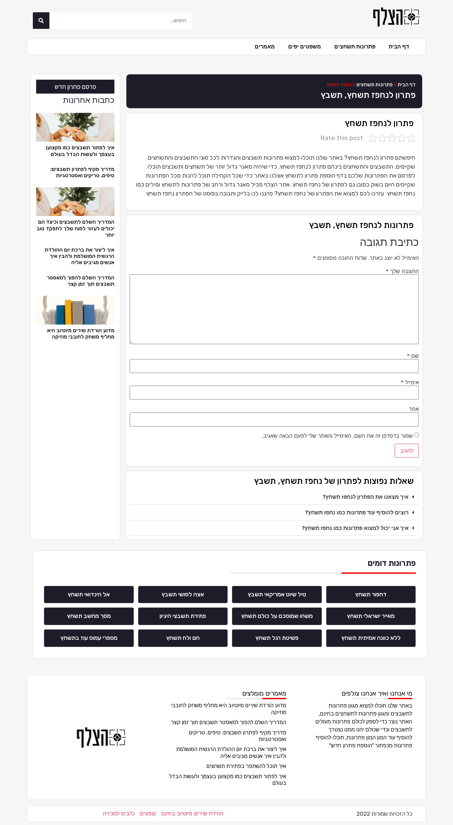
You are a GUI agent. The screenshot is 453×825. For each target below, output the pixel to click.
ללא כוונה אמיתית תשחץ (371, 637)
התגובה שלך (402, 271)
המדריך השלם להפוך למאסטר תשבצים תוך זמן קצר (80, 280)
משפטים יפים (304, 46)
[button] (274, 497)
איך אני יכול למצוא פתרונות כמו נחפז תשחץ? (355, 528)
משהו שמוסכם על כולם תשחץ (277, 616)
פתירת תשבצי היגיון (183, 616)
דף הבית (399, 46)
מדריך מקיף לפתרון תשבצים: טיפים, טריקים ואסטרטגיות (82, 172)
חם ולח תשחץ (183, 637)
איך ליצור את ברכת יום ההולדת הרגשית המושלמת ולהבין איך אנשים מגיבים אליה (79, 256)
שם (413, 355)
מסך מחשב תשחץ (89, 616)
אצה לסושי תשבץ (183, 594)
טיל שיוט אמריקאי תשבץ (277, 594)
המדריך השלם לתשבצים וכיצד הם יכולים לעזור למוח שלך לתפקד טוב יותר (75, 228)
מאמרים (265, 46)
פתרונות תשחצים (354, 46)
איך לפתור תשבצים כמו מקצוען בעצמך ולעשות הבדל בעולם (80, 150)
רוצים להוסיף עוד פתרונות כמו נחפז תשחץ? (357, 512)
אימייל (410, 382)
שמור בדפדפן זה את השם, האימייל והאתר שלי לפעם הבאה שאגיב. (337, 435)
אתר (414, 409)
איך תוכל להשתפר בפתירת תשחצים (246, 766)
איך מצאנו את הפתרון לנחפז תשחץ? (366, 496)
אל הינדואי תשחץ (89, 594)
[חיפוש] (41, 20)
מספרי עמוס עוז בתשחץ (88, 637)
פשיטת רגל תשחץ (276, 637)
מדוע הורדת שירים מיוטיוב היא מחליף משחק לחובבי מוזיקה (80, 333)
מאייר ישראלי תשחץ (371, 616)
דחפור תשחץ (371, 594)
